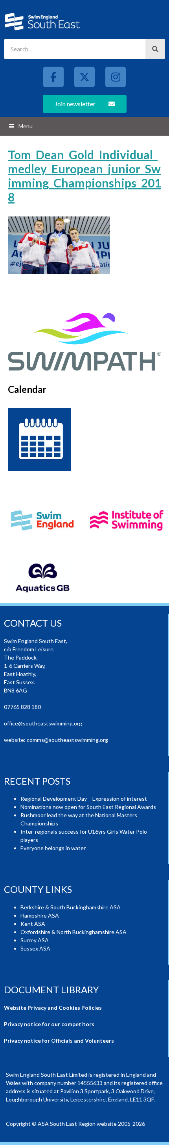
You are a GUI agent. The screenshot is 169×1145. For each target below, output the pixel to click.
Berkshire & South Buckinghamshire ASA (70, 907)
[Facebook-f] (53, 77)
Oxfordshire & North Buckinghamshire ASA (73, 932)
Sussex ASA (35, 948)
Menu (25, 126)
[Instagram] (115, 77)
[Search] (155, 49)
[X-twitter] (84, 77)
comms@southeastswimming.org (67, 739)
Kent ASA (32, 923)
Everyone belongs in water (53, 848)
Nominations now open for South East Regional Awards (88, 806)
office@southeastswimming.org (43, 723)
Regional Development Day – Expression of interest (83, 798)
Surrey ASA (34, 940)
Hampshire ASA (39, 915)
